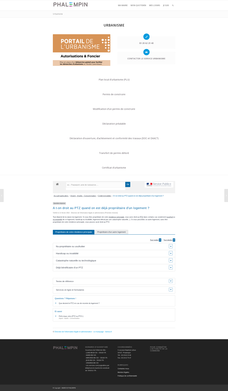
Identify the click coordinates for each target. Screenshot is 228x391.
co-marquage (98, 332)
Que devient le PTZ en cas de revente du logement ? (79, 303)
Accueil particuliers (61, 196)
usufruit (170, 217)
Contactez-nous (123, 368)
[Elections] (226, 195)
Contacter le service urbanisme (146, 58)
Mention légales (123, 372)
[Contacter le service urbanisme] (146, 52)
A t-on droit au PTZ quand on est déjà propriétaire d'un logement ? (138, 196)
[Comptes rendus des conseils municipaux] (2, 195)
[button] (114, 246)
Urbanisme (58, 14)
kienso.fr (108, 332)
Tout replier (154, 240)
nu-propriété (57, 219)
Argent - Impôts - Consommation (83, 196)
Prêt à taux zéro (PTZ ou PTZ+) (71, 316)
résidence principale (116, 217)
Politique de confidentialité (127, 376)
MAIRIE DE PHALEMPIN (69, 388)
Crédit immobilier (105, 196)
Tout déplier (168, 240)
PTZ (141, 217)
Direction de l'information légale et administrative (73, 332)
